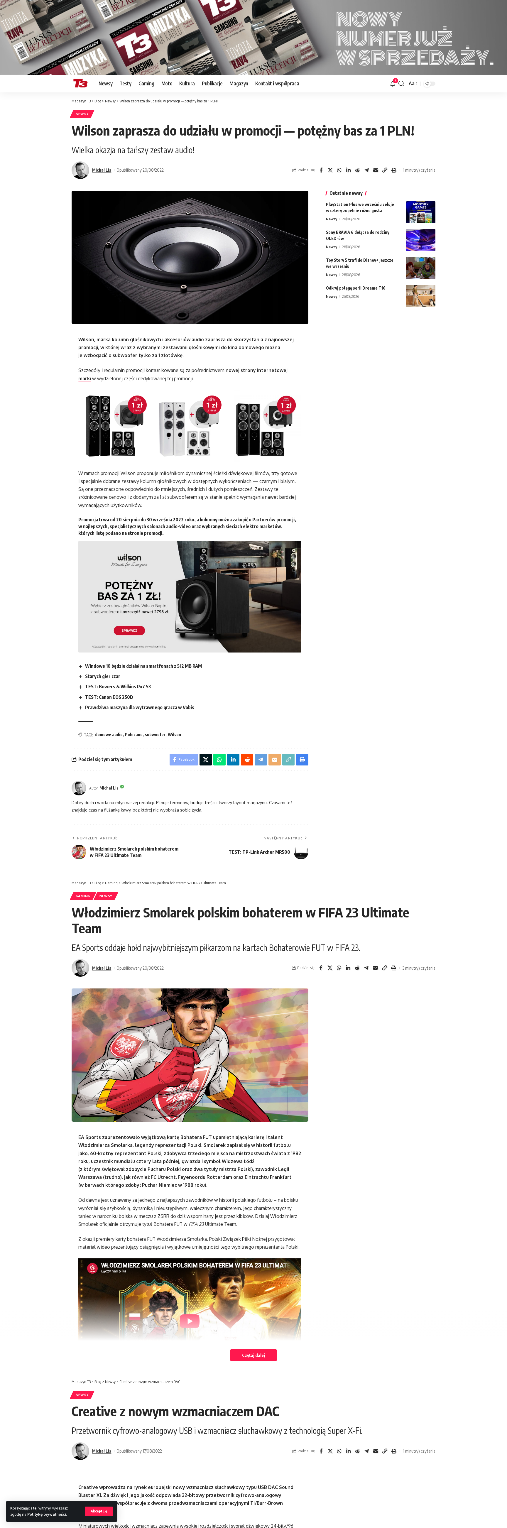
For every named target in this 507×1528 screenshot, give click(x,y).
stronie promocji (145, 533)
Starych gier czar (102, 676)
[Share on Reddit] (357, 170)
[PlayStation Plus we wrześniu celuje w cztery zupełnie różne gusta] (420, 212)
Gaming (83, 896)
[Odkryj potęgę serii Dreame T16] (420, 296)
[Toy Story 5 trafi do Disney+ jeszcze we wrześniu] (420, 268)
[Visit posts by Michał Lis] (80, 170)
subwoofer (155, 734)
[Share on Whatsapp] (339, 170)
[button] (99, 1511)
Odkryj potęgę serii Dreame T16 (356, 287)
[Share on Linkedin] (348, 170)
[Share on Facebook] (321, 170)
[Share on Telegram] (366, 170)
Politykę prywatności (46, 1514)
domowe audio (109, 734)
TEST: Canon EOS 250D (109, 697)
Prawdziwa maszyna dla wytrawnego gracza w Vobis (139, 707)
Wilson (174, 734)
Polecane (134, 734)
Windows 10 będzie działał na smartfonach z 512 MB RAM (143, 666)
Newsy (82, 113)
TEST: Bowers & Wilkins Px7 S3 (118, 686)
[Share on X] (330, 170)
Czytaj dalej (253, 1355)
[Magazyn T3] (80, 83)
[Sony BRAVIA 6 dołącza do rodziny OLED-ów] (420, 240)
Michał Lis (101, 170)
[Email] (375, 170)
